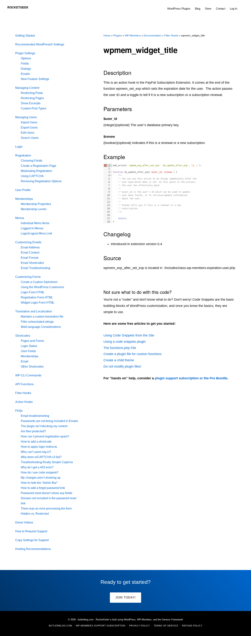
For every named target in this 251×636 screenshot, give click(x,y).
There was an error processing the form (46, 508)
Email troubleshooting (35, 415)
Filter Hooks (23, 393)
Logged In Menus (32, 228)
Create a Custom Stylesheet (39, 282)
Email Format (29, 257)
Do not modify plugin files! (122, 366)
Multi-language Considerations (41, 326)
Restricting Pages (32, 98)
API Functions (24, 384)
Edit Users (27, 132)
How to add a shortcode (36, 441)
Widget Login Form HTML (37, 302)
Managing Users (26, 117)
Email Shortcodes (32, 262)
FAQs (19, 410)
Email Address (30, 247)
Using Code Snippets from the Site (128, 335)
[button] (242, 6)
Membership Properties (36, 204)
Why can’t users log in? (36, 451)
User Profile (23, 190)
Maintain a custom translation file (42, 316)
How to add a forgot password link (43, 487)
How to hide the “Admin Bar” (39, 482)
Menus (19, 218)
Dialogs (26, 68)
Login (19, 146)
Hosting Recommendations (33, 549)
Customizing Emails (28, 242)
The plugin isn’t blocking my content (44, 426)
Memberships (24, 198)
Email (24, 361)
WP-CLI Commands (28, 375)
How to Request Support (31, 531)
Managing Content (27, 87)
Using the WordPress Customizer (42, 287)
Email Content (30, 252)
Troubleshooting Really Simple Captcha (47, 462)
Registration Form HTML (37, 297)
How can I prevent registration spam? (45, 436)
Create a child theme (118, 360)
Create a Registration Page (38, 165)
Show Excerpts (30, 103)
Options (26, 58)
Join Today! (125, 597)
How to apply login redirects (39, 446)
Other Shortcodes (32, 366)
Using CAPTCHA (32, 176)
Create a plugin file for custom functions (132, 354)
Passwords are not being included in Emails (49, 421)
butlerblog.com (86, 619)
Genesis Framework (172, 619)
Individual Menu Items (35, 223)
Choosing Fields (31, 160)
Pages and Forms (32, 340)
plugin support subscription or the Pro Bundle (191, 378)
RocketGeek (17, 7)
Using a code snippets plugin (124, 341)
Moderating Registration (36, 170)
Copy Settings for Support (32, 540)
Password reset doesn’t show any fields (46, 493)
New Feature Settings (35, 79)
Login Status (29, 346)
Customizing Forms (28, 276)
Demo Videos (24, 522)
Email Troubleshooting (35, 268)
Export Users (29, 127)
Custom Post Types (33, 108)
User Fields (28, 351)
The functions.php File (119, 348)
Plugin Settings (25, 53)
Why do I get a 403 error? (37, 467)
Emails (25, 73)
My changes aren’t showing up (40, 477)
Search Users (30, 137)
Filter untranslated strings (37, 321)
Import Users (29, 122)
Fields (25, 63)
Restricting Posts (32, 93)
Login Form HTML (32, 292)
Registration (23, 155)
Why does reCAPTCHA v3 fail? (41, 457)
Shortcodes (22, 335)
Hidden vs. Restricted (35, 513)
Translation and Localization (33, 311)
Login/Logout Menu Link (36, 233)
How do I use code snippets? (39, 472)
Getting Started (25, 35)
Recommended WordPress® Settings (39, 44)
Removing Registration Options (41, 181)
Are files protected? (33, 431)
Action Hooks (24, 401)
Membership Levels (33, 209)
